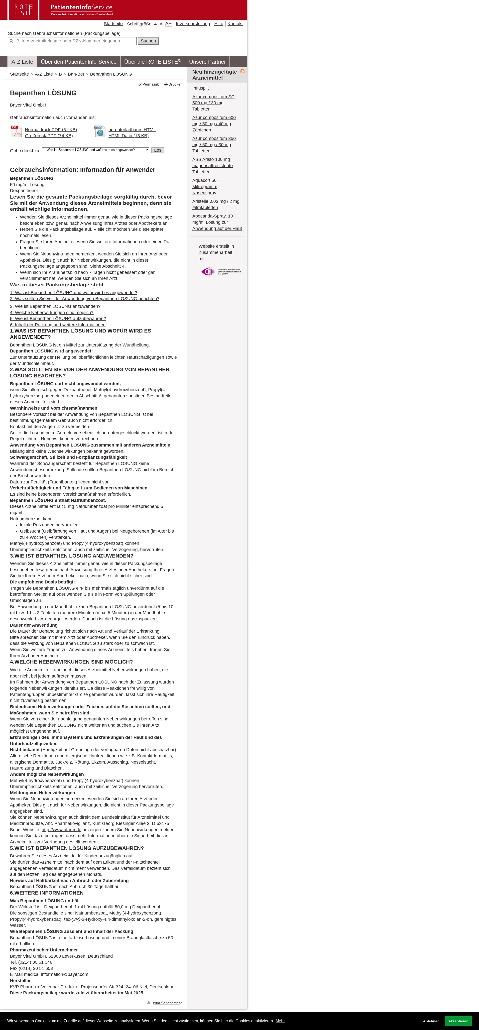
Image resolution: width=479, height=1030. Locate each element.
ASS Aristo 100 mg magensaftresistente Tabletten (212, 165)
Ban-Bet (76, 74)
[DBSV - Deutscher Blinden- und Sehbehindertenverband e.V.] (221, 277)
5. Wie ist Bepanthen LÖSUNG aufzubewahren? (58, 318)
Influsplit (200, 88)
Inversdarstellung (193, 23)
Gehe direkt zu (24, 150)
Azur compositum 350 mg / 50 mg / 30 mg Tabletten (214, 144)
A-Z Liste (22, 62)
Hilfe (218, 23)
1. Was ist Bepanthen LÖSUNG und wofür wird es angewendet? (73, 292)
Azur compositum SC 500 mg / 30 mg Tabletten (213, 103)
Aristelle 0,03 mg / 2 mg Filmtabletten (216, 204)
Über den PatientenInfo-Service (79, 62)
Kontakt (235, 23)
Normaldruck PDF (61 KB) (51, 129)
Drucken (175, 84)
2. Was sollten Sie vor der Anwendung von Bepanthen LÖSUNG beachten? (84, 298)
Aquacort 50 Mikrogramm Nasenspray (204, 186)
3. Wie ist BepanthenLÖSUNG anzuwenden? (55, 306)
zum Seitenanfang (167, 1003)
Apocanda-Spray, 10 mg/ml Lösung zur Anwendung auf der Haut (217, 222)
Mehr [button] (280, 1021)
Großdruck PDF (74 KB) (49, 135)
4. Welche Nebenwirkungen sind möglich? (52, 312)
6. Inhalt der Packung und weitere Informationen (58, 324)
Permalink (150, 84)
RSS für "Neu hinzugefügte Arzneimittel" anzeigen (242, 71)
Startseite (113, 23)
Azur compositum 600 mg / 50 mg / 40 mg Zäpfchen (214, 123)
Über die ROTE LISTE (152, 61)
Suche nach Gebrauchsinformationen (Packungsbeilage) (64, 33)
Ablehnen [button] (431, 1021)
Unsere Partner (207, 62)
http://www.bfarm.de (61, 829)
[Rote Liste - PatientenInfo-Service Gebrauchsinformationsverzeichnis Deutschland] (60, 17)
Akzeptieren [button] (458, 1021)
